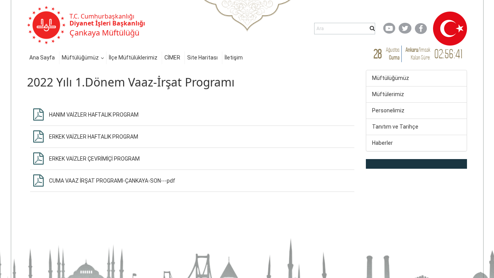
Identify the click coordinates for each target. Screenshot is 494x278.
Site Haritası (202, 57)
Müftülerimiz (388, 94)
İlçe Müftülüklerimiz (133, 57)
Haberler (382, 143)
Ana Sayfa (42, 57)
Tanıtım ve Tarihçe (395, 127)
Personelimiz (388, 110)
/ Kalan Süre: (418, 53)
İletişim (234, 57)
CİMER (172, 57)
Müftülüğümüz (80, 57)
